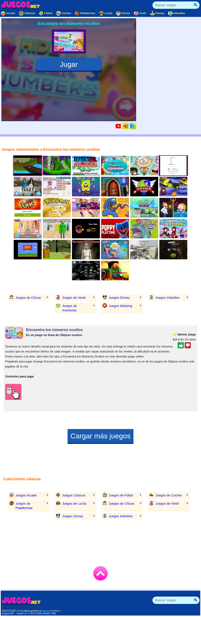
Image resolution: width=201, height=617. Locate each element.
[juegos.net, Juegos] (20, 5)
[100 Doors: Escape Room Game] (115, 186)
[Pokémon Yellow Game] (57, 207)
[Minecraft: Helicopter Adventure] (115, 270)
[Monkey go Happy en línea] (173, 186)
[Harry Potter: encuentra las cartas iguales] (173, 249)
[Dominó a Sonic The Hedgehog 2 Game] (144, 186)
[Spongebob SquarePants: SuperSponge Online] (144, 207)
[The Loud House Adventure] (57, 249)
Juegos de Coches (168, 495)
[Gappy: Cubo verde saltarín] (28, 249)
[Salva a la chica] (173, 207)
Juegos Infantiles (167, 297)
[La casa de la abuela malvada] (86, 249)
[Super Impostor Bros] (115, 207)
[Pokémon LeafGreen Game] (144, 228)
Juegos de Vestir (74, 297)
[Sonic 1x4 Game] (57, 165)
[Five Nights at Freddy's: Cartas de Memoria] (86, 270)
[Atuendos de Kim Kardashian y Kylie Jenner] (28, 186)
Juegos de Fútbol (121, 495)
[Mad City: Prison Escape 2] (144, 249)
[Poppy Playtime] (115, 228)
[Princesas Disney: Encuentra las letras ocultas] (115, 165)
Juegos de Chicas (28, 297)
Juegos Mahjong (120, 306)
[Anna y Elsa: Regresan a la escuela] (86, 207)
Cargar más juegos (100, 436)
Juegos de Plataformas (24, 506)
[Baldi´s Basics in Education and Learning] (57, 228)
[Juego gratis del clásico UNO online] (28, 207)
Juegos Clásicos (73, 495)
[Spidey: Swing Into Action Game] (173, 228)
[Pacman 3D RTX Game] (86, 228)
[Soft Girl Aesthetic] (28, 228)
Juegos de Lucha (74, 503)
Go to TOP (100, 573)
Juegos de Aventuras (69, 308)
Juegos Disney (119, 297)
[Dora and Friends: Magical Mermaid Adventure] (115, 249)
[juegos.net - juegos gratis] (21, 601)
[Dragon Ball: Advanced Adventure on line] (86, 165)
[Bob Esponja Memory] (86, 186)
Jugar (69, 64)
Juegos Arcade (26, 495)
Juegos (46, 611)
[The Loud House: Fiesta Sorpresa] (144, 165)
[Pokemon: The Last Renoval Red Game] (57, 186)
